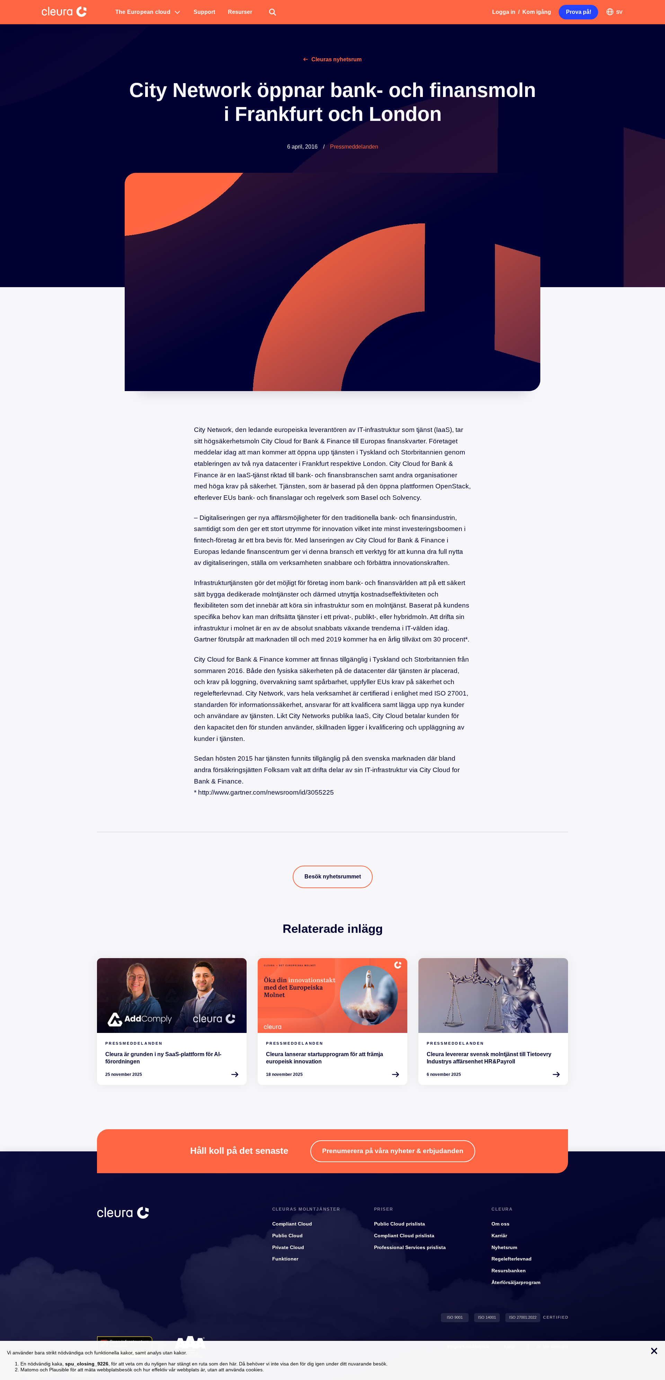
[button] (148, 12)
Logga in (503, 12)
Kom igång (536, 12)
